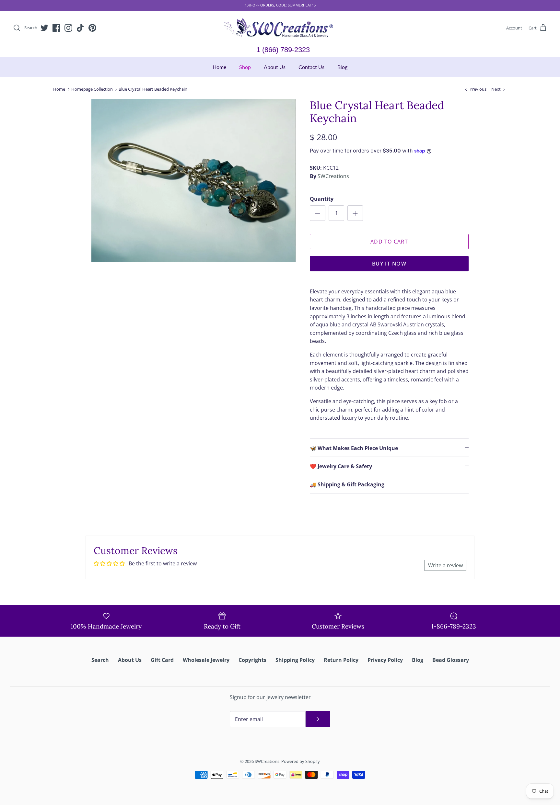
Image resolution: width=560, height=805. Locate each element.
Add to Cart (389, 241)
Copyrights (252, 659)
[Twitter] (44, 28)
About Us (275, 67)
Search (100, 659)
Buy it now (389, 263)
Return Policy (341, 659)
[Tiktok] (80, 28)
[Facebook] (56, 28)
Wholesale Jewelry (206, 659)
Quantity (321, 198)
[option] (193, 180)
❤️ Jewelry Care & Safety (341, 466)
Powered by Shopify (300, 761)
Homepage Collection (92, 89)
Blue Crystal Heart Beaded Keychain (153, 89)
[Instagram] (68, 28)
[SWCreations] (280, 28)
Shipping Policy (295, 659)
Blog (342, 67)
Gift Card (162, 659)
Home (219, 67)
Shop (245, 67)
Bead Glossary (450, 659)
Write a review (445, 565)
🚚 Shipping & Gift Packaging (347, 484)
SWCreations (333, 176)
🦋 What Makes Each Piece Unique (354, 448)
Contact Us (311, 67)
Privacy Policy (385, 659)
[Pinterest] (92, 28)
